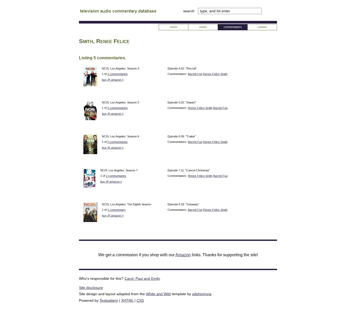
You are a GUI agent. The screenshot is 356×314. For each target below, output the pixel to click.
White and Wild (158, 294)
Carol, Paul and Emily (142, 278)
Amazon (183, 255)
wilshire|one (202, 294)
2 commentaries (117, 73)
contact (262, 26)
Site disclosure (91, 288)
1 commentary (116, 209)
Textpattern (109, 300)
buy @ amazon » (113, 79)
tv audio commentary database (118, 12)
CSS (140, 300)
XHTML (127, 300)
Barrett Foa (195, 73)
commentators (233, 26)
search (189, 11)
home (173, 26)
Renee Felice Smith (215, 73)
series (203, 26)
